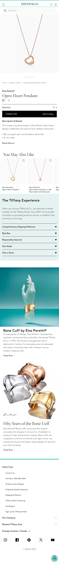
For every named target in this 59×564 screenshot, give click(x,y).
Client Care (7, 467)
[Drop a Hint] (3, 100)
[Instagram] (6, 540)
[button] (3, 4)
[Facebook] (18, 540)
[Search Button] (5, 10)
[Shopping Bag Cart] (56, 5)
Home (4, 83)
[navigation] (3, 4)
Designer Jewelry (15, 83)
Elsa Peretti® (8, 91)
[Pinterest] (29, 540)
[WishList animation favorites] (51, 5)
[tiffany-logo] (29, 4)
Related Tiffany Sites (12, 524)
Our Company (8, 518)
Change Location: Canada (15, 531)
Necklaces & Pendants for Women (34, 83)
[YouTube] (53, 540)
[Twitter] (41, 540)
